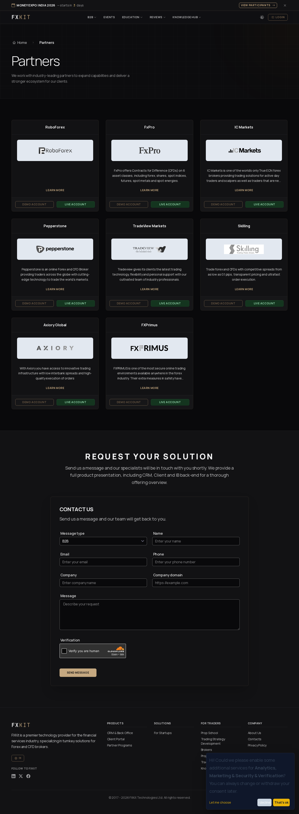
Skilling (244, 225)
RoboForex (55, 127)
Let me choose (220, 802)
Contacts (255, 739)
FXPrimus (149, 324)
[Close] (285, 5)
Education (130, 17)
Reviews (156, 17)
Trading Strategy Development (213, 741)
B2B (90, 17)
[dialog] (250, 781)
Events (109, 17)
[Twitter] (21, 776)
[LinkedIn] (13, 776)
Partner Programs (119, 745)
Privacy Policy (257, 745)
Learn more (55, 190)
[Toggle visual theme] (262, 17)
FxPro (149, 127)
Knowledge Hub (185, 17)
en (20, 758)
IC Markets (244, 127)
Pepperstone (55, 225)
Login (280, 17)
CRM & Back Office (120, 733)
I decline (264, 802)
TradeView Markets (149, 225)
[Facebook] (28, 776)
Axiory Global (55, 324)
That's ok (281, 802)
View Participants (255, 5)
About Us (254, 733)
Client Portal (116, 739)
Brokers (206, 750)
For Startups (163, 733)
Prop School (209, 733)
